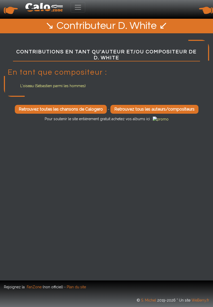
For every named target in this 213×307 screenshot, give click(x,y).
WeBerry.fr (200, 300)
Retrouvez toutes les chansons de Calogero (61, 109)
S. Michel (148, 300)
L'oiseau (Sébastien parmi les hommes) (53, 86)
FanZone (34, 287)
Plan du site (76, 287)
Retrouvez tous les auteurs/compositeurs (154, 109)
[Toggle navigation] (78, 7)
